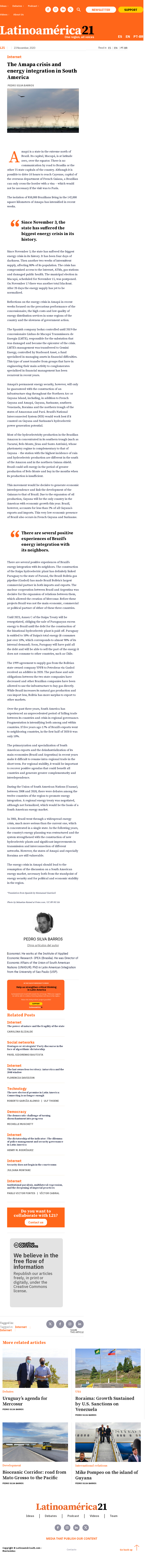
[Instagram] (55, 9)
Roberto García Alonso (23, 1100)
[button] (78, 10)
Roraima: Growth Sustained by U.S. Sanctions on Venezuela (104, 1404)
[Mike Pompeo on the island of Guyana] (108, 1442)
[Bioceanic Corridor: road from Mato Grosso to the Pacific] (35, 1442)
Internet (14, 57)
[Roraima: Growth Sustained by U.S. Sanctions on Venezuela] (108, 1368)
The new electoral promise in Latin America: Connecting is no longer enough (33, 1094)
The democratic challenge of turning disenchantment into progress (29, 1117)
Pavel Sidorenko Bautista (25, 1054)
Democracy (16, 1112)
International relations (91, 1465)
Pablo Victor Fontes (21, 1193)
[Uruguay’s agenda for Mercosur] (35, 1368)
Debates (8, 1391)
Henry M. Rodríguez (20, 1150)
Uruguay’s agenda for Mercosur (24, 1401)
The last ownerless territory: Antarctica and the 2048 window (35, 1071)
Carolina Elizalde (20, 1031)
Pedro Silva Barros (21, 85)
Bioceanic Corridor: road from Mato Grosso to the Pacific (34, 1475)
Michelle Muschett (20, 1124)
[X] (70, 9)
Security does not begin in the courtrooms (31, 1164)
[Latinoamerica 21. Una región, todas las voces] (71, 1506)
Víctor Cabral (49, 1193)
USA (78, 1391)
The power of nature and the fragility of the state (35, 1026)
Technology (17, 1088)
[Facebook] (48, 9)
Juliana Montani (19, 1170)
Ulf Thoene (51, 1100)
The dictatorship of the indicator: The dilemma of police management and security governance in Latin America (35, 1141)
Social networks (21, 1042)
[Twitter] (50, 1324)
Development (11, 1465)
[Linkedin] (63, 9)
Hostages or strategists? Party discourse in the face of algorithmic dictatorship (35, 1048)
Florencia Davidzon (21, 1077)
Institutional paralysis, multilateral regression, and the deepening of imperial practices (35, 1186)
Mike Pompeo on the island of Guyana (106, 1475)
